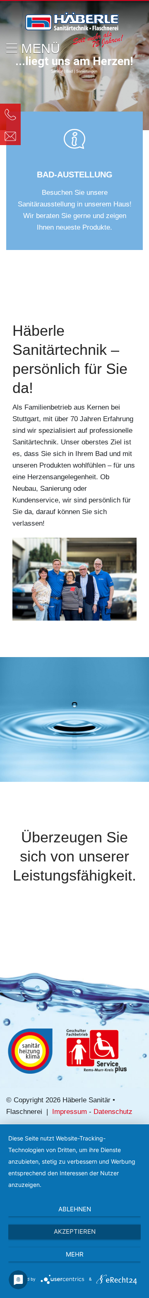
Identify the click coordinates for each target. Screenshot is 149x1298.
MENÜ (38, 48)
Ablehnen (74, 1209)
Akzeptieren (75, 1231)
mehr (75, 1254)
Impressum (69, 1112)
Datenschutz (113, 1112)
